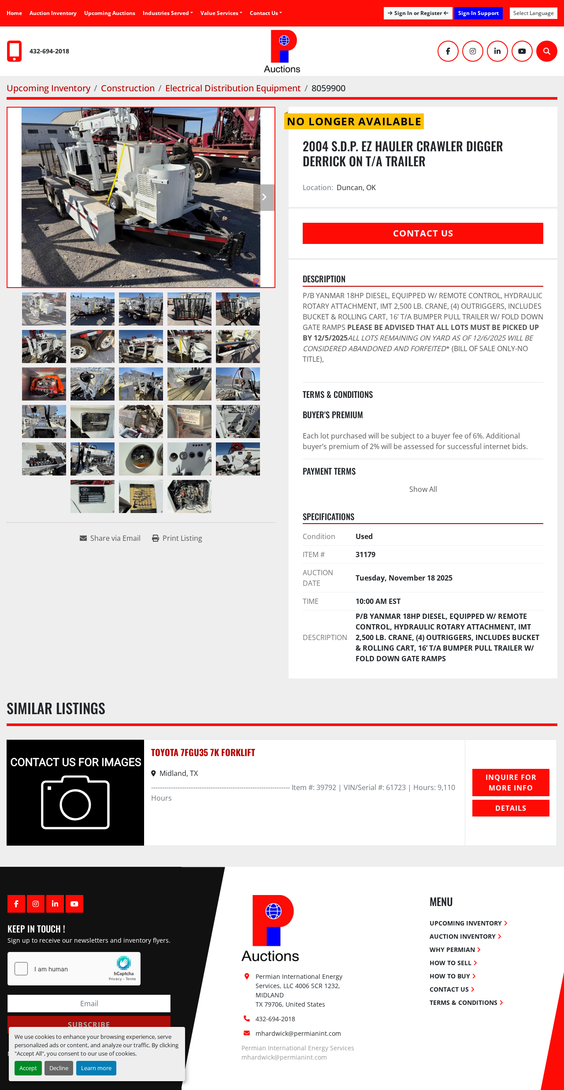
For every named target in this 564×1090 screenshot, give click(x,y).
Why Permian (452, 949)
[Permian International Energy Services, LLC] (270, 927)
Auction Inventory (53, 13)
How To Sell (450, 963)
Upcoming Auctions (109, 13)
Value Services (219, 13)
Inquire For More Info (511, 782)
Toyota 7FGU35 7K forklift (203, 752)
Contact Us (264, 13)
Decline (58, 1068)
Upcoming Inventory (466, 923)
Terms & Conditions (463, 1002)
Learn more (96, 1068)
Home (14, 13)
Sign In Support (478, 13)
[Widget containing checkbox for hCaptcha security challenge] (74, 968)
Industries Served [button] (166, 13)
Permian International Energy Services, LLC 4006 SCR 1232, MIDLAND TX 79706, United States (300, 990)
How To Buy (450, 976)
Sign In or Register (418, 13)
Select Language (533, 13)
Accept (28, 1068)
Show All (423, 489)
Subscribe (89, 1025)
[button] (221, 13)
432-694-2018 (49, 51)
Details (511, 808)
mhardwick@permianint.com (298, 1033)
